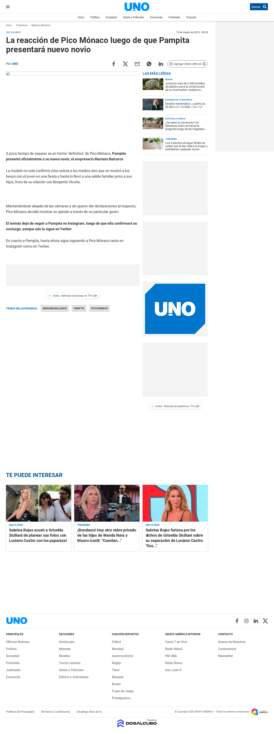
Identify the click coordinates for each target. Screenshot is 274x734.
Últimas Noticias (17, 642)
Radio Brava (173, 663)
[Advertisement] (175, 188)
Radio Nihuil (173, 649)
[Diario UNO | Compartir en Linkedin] (160, 64)
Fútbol (116, 642)
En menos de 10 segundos (178, 100)
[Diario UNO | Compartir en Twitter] (125, 64)
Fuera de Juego (123, 691)
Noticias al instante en (170, 406)
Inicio (81, 17)
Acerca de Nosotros (232, 642)
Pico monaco (99, 308)
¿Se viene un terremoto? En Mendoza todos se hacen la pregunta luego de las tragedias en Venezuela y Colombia (184, 127)
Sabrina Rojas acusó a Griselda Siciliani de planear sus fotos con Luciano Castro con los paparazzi (38, 535)
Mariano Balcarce (55, 308)
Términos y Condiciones (56, 711)
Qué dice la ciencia (175, 119)
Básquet (118, 677)
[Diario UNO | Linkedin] (256, 620)
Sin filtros (16, 525)
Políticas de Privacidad (20, 711)
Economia (156, 17)
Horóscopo (66, 642)
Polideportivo (121, 698)
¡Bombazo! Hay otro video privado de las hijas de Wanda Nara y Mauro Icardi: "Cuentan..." (106, 535)
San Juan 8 (173, 670)
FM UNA (171, 656)
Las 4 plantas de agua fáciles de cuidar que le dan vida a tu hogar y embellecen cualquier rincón (186, 146)
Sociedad (111, 17)
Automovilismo (122, 656)
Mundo (169, 79)
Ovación (191, 17)
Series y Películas (133, 17)
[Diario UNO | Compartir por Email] (137, 64)
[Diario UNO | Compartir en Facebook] (113, 64)
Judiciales (13, 670)
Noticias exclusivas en (68, 295)
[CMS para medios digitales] (137, 723)
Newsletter (225, 656)
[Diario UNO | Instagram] (246, 620)
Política (94, 17)
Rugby (116, 663)
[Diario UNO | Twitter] (265, 620)
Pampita (79, 308)
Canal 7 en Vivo (176, 642)
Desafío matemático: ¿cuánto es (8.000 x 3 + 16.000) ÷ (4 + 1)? (185, 105)
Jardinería (171, 139)
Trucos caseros (69, 663)
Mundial (118, 649)
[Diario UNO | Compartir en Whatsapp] (149, 64)
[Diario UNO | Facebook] (237, 620)
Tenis (116, 670)
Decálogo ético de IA (89, 711)
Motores (65, 649)
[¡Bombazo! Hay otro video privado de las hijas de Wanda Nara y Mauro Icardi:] (106, 503)
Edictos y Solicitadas (73, 677)
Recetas (64, 656)
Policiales (174, 17)
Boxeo (116, 684)
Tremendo (83, 525)
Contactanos (227, 649)
